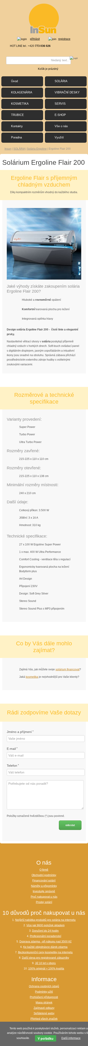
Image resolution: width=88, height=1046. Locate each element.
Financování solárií (44, 880)
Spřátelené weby (44, 1013)
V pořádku (45, 1038)
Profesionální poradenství (45, 936)
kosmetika (32, 676)
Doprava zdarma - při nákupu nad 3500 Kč (45, 941)
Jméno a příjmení (19, 732)
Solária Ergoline (37, 148)
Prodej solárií (44, 902)
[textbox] (38, 60)
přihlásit (35, 39)
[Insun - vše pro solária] (44, 18)
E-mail (11, 748)
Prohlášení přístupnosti (44, 997)
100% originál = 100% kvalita (46, 968)
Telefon (12, 765)
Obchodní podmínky (44, 875)
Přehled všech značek (44, 1018)
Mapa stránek (44, 1002)
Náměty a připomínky (44, 886)
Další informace (71, 1038)
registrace (64, 39)
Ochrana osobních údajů (44, 986)
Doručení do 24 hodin (45, 930)
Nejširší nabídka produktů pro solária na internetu (45, 920)
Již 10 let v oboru (45, 963)
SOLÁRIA (19, 148)
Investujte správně (44, 891)
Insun (8, 148)
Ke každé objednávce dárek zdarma (45, 947)
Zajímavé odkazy (44, 1008)
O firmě (43, 869)
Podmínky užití (44, 991)
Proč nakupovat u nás (44, 896)
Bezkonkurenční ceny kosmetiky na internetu (45, 952)
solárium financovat (67, 669)
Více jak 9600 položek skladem (45, 925)
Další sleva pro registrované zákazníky (45, 957)
